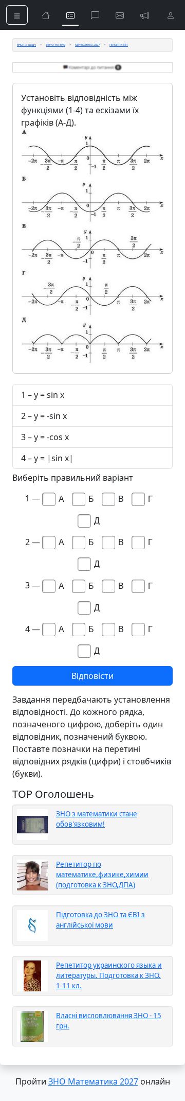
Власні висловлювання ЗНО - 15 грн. (108, 1020)
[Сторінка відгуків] (120, 15)
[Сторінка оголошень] (144, 15)
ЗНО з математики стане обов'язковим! (96, 819)
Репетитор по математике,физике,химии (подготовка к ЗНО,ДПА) (102, 874)
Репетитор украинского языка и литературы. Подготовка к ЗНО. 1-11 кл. (109, 975)
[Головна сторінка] (46, 15)
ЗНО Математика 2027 (93, 1081)
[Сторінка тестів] (70, 15)
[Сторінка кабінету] (170, 15)
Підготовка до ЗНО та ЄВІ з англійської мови (100, 920)
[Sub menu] (17, 15)
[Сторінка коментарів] (95, 15)
